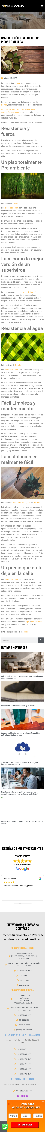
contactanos (36, 622)
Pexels (15, 203)
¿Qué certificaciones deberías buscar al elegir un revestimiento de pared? (19, 763)
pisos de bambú (11, 208)
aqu (27, 622)
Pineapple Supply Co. (22, 502)
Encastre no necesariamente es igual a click (18, 706)
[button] (42, 6)
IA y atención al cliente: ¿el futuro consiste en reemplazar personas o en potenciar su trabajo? (19, 793)
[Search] (41, 640)
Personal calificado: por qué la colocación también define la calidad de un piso (20, 734)
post (18, 83)
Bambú (4, 105)
